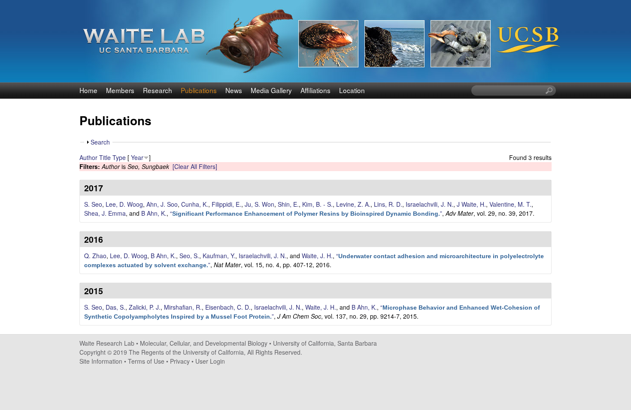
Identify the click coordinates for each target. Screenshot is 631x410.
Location (352, 90)
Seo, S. (189, 255)
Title (105, 157)
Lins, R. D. (388, 204)
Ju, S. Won (259, 204)
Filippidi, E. (226, 204)
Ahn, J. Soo (162, 204)
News (233, 90)
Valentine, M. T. (510, 204)
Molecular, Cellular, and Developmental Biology (203, 343)
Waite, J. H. (317, 255)
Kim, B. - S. (317, 204)
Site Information (100, 361)
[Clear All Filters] (195, 166)
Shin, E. (288, 204)
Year (137, 157)
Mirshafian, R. (183, 307)
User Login (210, 361)
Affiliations (315, 90)
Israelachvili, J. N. (429, 204)
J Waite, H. (471, 204)
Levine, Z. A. (353, 204)
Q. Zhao (95, 255)
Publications (199, 90)
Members (120, 90)
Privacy (180, 361)
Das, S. (115, 307)
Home (88, 90)
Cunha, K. (194, 204)
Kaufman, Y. (219, 255)
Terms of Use (146, 361)
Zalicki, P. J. (145, 307)
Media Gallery (271, 90)
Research (157, 90)
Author (88, 157)
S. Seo (93, 204)
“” (306, 213)
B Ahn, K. (154, 213)
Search (100, 142)
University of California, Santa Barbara (325, 343)
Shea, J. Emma (105, 213)
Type (119, 157)
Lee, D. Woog (124, 204)
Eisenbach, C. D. (228, 307)
